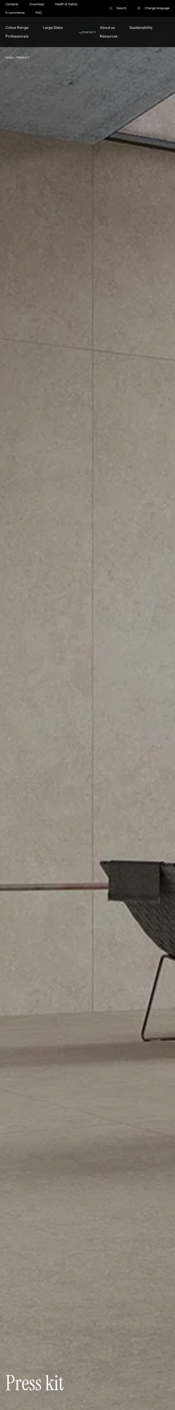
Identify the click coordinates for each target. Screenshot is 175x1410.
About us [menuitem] (107, 27)
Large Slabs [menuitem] (53, 27)
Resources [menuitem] (109, 36)
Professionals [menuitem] (16, 36)
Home (9, 57)
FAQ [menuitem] (39, 13)
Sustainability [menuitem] (140, 27)
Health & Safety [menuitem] (66, 4)
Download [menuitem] (36, 4)
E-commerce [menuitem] (15, 13)
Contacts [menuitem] (11, 4)
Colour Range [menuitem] (16, 27)
